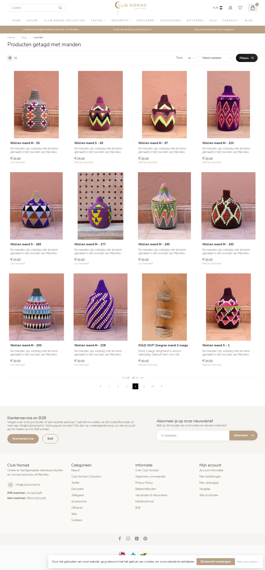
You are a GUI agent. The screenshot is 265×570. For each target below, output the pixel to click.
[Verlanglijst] (240, 8)
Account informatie (211, 470)
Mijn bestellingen (210, 476)
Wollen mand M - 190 (154, 244)
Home (16, 20)
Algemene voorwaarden (150, 476)
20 (153, 386)
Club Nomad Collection (64, 20)
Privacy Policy (144, 482)
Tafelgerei (145, 20)
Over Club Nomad (146, 470)
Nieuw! (33, 20)
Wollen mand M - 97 (153, 143)
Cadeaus (230, 20)
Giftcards (195, 20)
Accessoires (170, 20)
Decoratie (120, 20)
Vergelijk (204, 489)
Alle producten (208, 495)
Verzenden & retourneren (151, 495)
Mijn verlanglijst (209, 482)
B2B (50, 438)
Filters (244, 58)
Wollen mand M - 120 (218, 143)
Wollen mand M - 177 (90, 244)
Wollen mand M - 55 (25, 143)
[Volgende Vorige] (162, 386)
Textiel (97, 20)
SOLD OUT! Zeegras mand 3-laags (163, 345)
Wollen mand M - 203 (26, 345)
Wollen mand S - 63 (88, 143)
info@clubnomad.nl (28, 484)
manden (38, 37)
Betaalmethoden (145, 489)
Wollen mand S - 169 (25, 244)
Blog (249, 20)
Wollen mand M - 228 (90, 345)
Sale (213, 20)
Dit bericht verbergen (216, 561)
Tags (24, 37)
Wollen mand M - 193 (218, 244)
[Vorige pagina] (100, 386)
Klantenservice (23, 438)
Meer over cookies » (248, 561)
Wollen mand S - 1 (215, 345)
